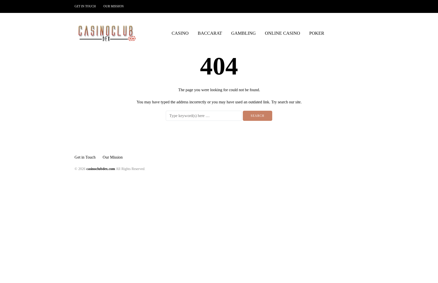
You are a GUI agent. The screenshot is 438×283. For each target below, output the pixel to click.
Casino (180, 33)
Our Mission (113, 6)
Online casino (282, 33)
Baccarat (210, 33)
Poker (316, 33)
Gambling (243, 33)
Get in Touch (85, 6)
